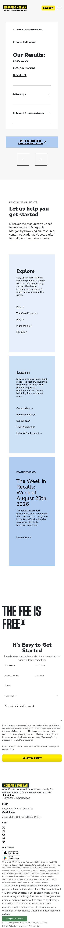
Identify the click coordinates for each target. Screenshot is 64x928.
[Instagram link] (3, 838)
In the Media (23, 326)
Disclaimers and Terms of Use (27, 926)
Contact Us (27, 808)
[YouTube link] (3, 834)
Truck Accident (24, 427)
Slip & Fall (22, 421)
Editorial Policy (33, 817)
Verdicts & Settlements (29, 30)
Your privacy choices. (15, 918)
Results (20, 332)
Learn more (22, 537)
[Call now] (48, 8)
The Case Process (26, 313)
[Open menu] (59, 8)
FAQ (18, 319)
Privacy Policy (8, 926)
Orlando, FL (19, 75)
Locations (7, 808)
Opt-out (20, 817)
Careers (17, 808)
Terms (39, 746)
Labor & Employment (27, 433)
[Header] (15, 7)
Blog (18, 307)
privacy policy (8, 749)
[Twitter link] (3, 827)
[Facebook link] (3, 831)
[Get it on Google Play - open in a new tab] (11, 858)
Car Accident (23, 408)
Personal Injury (24, 414)
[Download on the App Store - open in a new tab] (11, 852)
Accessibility (8, 817)
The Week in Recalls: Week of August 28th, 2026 (31, 493)
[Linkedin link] (3, 841)
